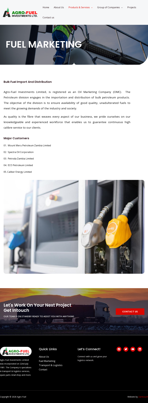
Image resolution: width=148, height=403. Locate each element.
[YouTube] (132, 349)
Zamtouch (143, 396)
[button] (130, 311)
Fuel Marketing (47, 361)
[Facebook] (118, 349)
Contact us (48, 17)
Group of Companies (108, 7)
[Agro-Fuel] (20, 12)
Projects (131, 7)
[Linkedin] (139, 349)
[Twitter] (125, 349)
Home (46, 7)
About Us (59, 7)
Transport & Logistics (50, 365)
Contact (43, 369)
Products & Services (79, 7)
